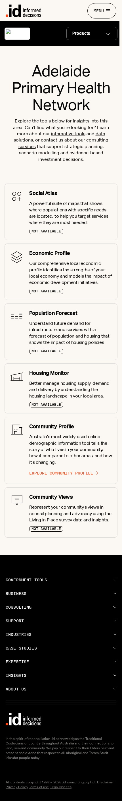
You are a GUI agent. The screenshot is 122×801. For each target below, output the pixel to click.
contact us (52, 140)
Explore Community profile (61, 473)
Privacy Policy (17, 787)
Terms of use (39, 787)
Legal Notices (60, 787)
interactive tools (68, 133)
